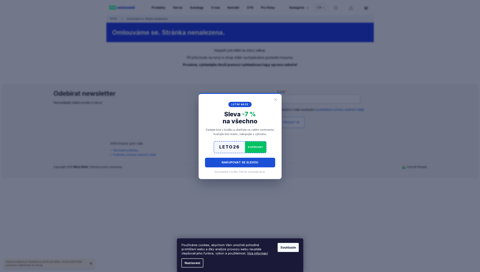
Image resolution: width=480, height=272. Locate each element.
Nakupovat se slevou (240, 162)
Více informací (257, 253)
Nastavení (192, 263)
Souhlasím (288, 247)
